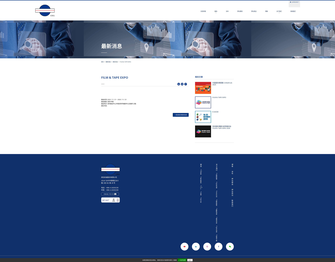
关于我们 (279, 11)
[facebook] (185, 84)
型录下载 (216, 238)
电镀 (200, 193)
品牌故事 (216, 177)
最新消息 (216, 212)
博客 (266, 11)
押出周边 (253, 11)
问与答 (200, 200)
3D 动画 (201, 172)
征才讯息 (216, 230)
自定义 (190, 260)
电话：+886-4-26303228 (109, 188)
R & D (201, 187)
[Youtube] (184, 247)
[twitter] (182, 84)
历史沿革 (216, 186)
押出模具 (240, 11)
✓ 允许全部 (182, 260)
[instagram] (207, 247)
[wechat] (230, 247)
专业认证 (216, 194)
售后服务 (200, 181)
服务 (216, 11)
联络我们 (293, 11)
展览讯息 (216, 221)
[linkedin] (178, 84)
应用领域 (203, 11)
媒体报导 (216, 203)
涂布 (227, 11)
